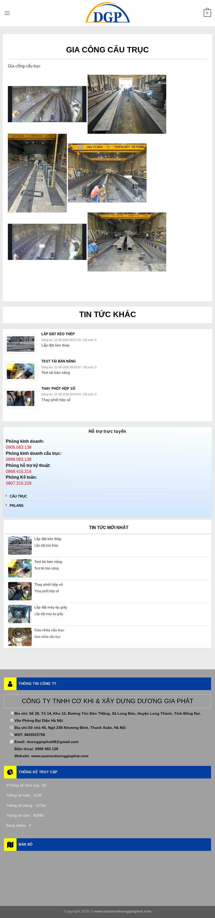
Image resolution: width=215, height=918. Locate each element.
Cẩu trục (18, 496)
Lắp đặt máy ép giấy (50, 607)
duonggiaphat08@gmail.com (52, 742)
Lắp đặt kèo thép (47, 539)
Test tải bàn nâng (48, 562)
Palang (17, 506)
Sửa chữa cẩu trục (49, 630)
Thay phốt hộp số (48, 584)
